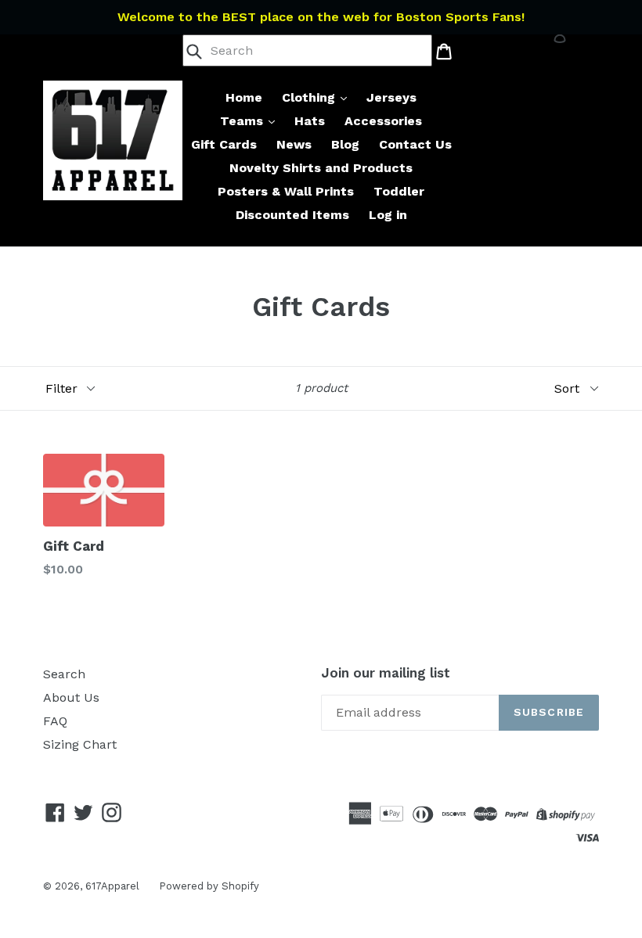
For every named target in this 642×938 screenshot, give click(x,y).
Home (243, 97)
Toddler (398, 191)
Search (64, 674)
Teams (243, 120)
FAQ (55, 720)
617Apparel (112, 886)
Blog (345, 144)
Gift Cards (224, 144)
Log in (388, 214)
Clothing (310, 97)
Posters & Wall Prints (286, 191)
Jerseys (391, 97)
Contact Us (415, 144)
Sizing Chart (80, 744)
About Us (71, 697)
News (294, 144)
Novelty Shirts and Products (321, 167)
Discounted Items (292, 214)
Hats (309, 120)
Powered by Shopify (209, 886)
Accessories (383, 120)
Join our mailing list (385, 673)
